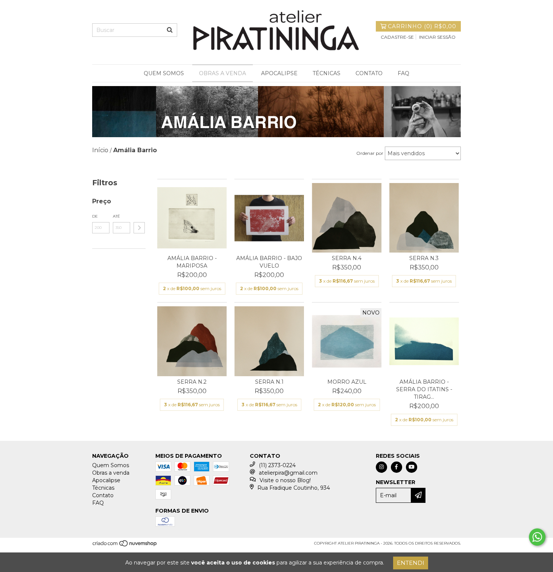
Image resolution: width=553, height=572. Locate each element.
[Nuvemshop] (125, 545)
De (95, 216)
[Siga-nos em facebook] (396, 467)
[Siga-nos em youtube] (411, 467)
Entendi (410, 562)
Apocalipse (279, 73)
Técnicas (326, 73)
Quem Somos (164, 73)
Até (116, 216)
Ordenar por (369, 153)
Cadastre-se (397, 37)
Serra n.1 (269, 381)
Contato (369, 73)
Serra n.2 (192, 381)
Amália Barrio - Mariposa (192, 262)
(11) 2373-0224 (277, 465)
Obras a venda (222, 73)
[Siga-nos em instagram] (381, 467)
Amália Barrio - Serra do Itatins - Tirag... (424, 389)
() (422, 26)
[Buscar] (169, 30)
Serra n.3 (424, 258)
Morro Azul (346, 381)
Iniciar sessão (437, 37)
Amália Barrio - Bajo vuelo (269, 262)
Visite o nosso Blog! (285, 480)
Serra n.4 (347, 258)
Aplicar (139, 227)
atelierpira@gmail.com (288, 472)
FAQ (403, 73)
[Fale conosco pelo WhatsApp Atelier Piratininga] (537, 537)
